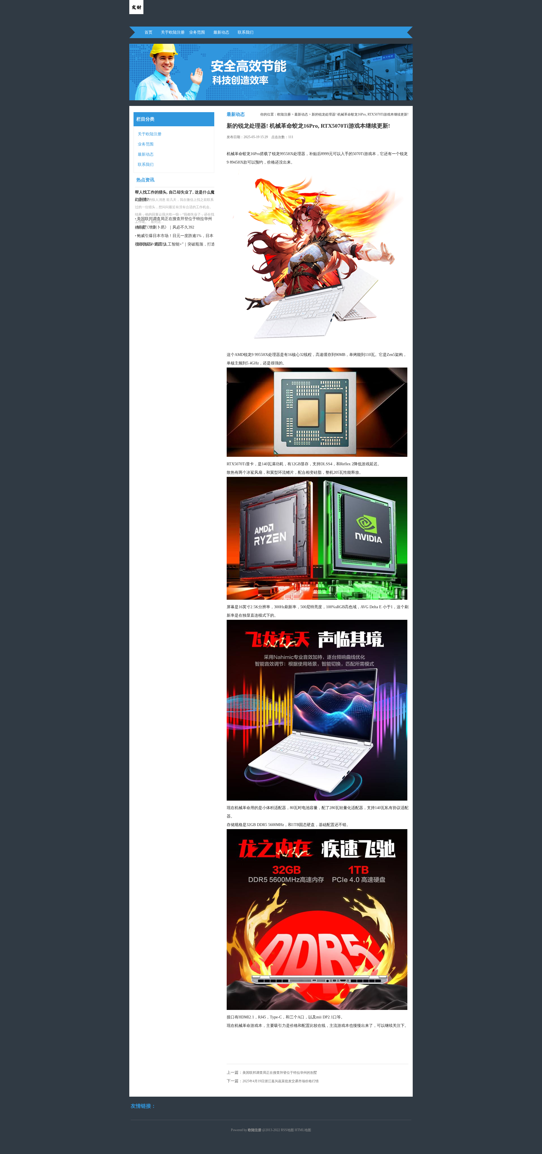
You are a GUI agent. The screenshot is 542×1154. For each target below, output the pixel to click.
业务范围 (197, 32)
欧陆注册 (284, 114)
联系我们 (245, 32)
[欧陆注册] (136, 13)
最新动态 (221, 32)
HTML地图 (303, 1130)
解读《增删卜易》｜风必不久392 (165, 227)
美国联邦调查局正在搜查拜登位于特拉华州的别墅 (279, 1073)
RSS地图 (287, 1130)
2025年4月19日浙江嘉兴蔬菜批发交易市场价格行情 (280, 1081)
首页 (148, 32)
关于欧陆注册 (173, 32)
